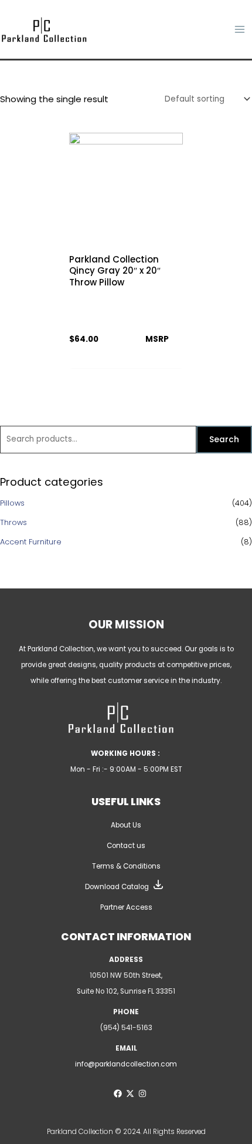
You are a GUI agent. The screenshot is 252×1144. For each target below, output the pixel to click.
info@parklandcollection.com (126, 1064)
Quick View (126, 237)
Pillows (12, 503)
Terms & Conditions (126, 866)
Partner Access (126, 907)
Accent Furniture (31, 542)
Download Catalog (117, 886)
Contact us (126, 845)
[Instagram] (142, 1093)
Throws (13, 522)
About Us (126, 825)
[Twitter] (130, 1093)
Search (224, 439)
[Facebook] (118, 1093)
